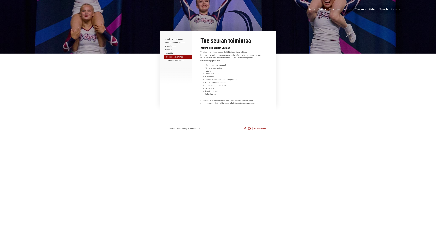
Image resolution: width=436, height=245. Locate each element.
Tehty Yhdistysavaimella (260, 128)
